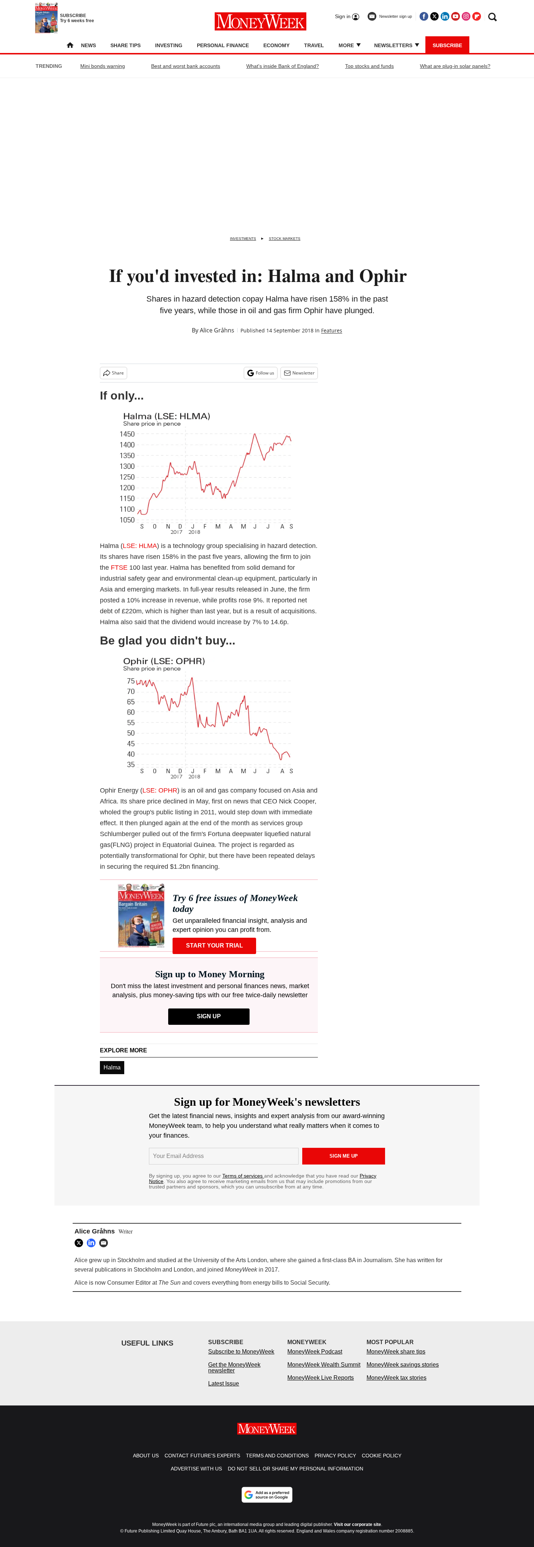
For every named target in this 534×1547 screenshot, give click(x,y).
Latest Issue (223, 1383)
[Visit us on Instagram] (466, 16)
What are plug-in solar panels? (455, 66)
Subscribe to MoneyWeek (241, 1351)
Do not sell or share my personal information (295, 1469)
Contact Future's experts (202, 1455)
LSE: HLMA (140, 545)
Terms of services (243, 1176)
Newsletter (303, 373)
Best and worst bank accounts (185, 66)
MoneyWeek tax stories (396, 1378)
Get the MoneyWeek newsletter (234, 1368)
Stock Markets (284, 239)
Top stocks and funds (369, 66)
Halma (112, 1067)
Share (118, 373)
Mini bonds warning (102, 66)
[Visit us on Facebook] (424, 16)
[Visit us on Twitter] (434, 16)
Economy (276, 45)
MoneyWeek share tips (396, 1351)
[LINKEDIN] (93, 1243)
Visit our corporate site (357, 1524)
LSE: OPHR (159, 790)
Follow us (265, 373)
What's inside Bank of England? (282, 66)
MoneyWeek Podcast (314, 1351)
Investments (243, 239)
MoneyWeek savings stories (403, 1365)
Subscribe (447, 45)
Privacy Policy (335, 1455)
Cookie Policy (381, 1455)
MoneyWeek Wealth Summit (323, 1365)
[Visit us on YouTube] (455, 16)
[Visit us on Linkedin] (445, 16)
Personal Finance (223, 45)
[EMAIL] (105, 1243)
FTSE (119, 567)
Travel (314, 45)
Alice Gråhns (217, 330)
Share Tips (125, 45)
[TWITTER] (80, 1243)
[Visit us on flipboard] (476, 16)
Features (331, 330)
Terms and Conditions (277, 1455)
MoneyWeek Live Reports (320, 1378)
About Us (146, 1455)
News (88, 45)
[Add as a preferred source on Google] (267, 1495)
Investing (168, 45)
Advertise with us (196, 1469)
